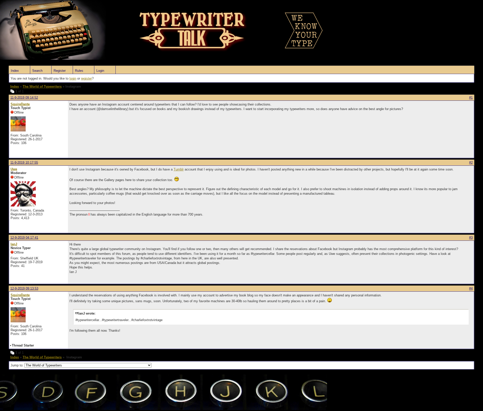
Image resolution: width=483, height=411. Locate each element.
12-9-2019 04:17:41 (24, 237)
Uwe (14, 169)
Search (37, 71)
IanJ (14, 244)
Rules (79, 71)
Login (100, 71)
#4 (471, 288)
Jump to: (17, 365)
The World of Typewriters (42, 86)
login (72, 78)
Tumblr (179, 169)
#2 (471, 162)
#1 (471, 97)
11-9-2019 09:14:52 (24, 97)
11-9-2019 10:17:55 (24, 162)
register (86, 78)
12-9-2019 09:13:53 (24, 288)
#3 (471, 237)
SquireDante (20, 104)
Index (15, 71)
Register (60, 71)
